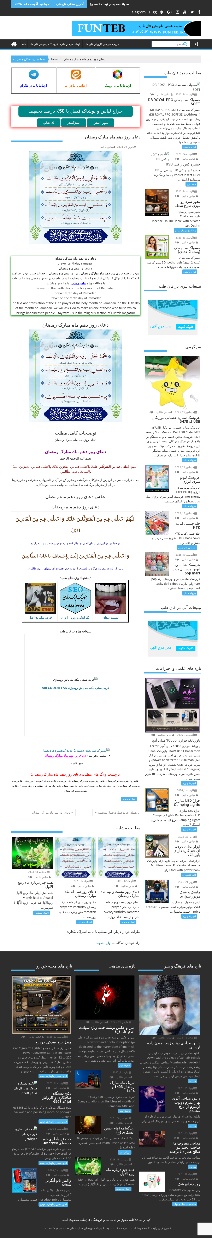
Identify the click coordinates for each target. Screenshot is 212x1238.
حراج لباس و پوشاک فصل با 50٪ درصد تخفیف (75, 111)
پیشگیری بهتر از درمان (185, 230)
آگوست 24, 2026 (185, 94)
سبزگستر (73, 122)
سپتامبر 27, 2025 (184, 412)
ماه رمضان (78, 283)
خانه (24, 44)
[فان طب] (14, 43)
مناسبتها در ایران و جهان (184, 1204)
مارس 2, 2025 (121, 1072)
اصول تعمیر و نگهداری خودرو (53, 1075)
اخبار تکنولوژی (189, 783)
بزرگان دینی (124, 1152)
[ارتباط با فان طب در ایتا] (75, 74)
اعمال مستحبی (129, 799)
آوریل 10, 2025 (186, 1174)
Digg (153, 11)
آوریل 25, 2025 (186, 1088)
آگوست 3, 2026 (185, 735)
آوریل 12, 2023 (81, 881)
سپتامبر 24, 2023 (119, 1118)
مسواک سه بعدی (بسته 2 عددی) (110, 4)
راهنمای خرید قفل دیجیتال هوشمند (118, 812)
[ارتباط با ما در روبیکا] (118, 74)
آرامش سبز (124, 1110)
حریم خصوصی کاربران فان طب (101, 44)
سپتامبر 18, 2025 (184, 513)
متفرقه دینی (124, 1065)
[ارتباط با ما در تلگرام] (33, 74)
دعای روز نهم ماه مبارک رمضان (65, 755)
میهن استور (100, 122)
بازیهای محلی (189, 460)
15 (175, 1138)
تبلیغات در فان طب (70, 44)
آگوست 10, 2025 (185, 554)
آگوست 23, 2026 (185, 237)
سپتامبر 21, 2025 (184, 467)
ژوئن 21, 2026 (186, 882)
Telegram (138, 11)
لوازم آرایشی (189, 146)
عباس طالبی (106, 147)
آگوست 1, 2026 (185, 790)
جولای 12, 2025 (185, 1037)
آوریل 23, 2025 (186, 1133)
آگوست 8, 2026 (56, 1129)
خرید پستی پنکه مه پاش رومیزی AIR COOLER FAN (75, 688)
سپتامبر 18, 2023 (37, 872)
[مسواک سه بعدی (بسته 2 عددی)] (75, 750)
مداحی (192, 1080)
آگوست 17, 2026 (56, 1083)
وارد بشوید (103, 943)
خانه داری (191, 184)
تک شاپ (48, 122)
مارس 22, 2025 (120, 1022)
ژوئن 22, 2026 (186, 836)
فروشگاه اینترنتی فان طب (43, 44)
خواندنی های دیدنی (187, 547)
